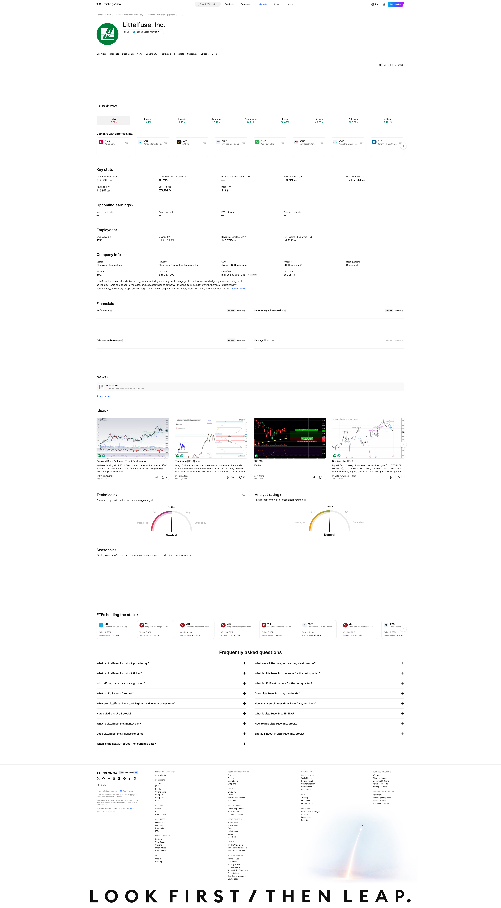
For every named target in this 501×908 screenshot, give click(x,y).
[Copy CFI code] (295, 275)
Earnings (159, 825)
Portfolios (159, 839)
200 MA (258, 461)
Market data (233, 781)
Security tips (233, 873)
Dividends (159, 828)
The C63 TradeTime (236, 850)
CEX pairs (159, 795)
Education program (381, 803)
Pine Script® (160, 850)
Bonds (158, 789)
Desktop (158, 861)
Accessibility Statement (238, 870)
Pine (157, 800)
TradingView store (235, 845)
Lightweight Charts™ (381, 781)
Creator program (308, 784)
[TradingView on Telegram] (124, 778)
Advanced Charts (380, 784)
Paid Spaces (306, 820)
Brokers (277, 4)
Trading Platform (380, 787)
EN (376, 4)
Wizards (304, 814)
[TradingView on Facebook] (103, 778)
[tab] (231, 310)
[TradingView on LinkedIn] (119, 778)
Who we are (233, 822)
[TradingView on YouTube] (109, 778)
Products (229, 4)
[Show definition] (119, 176)
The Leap (232, 800)
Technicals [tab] (165, 53)
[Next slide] (403, 444)
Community (247, 4)
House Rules (306, 787)
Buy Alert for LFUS (342, 461)
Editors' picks (307, 803)
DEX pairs (159, 797)
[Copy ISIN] (247, 275)
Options (158, 845)
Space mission (234, 825)
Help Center (233, 831)
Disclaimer (232, 861)
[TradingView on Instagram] (114, 778)
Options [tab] (205, 53)
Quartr (132, 808)
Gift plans (232, 784)
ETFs (157, 786)
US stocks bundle (235, 814)
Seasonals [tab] (192, 53)
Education (305, 800)
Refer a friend (307, 781)
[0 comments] (156, 477)
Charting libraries (380, 778)
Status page (233, 879)
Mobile (158, 859)
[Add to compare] (127, 142)
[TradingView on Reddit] (135, 778)
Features (231, 775)
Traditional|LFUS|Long (187, 461)
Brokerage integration (382, 797)
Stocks (158, 783)
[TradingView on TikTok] (130, 778)
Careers (231, 834)
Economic (159, 822)
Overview (232, 792)
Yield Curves (160, 842)
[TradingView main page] (109, 4)
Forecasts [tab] (179, 53)
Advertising (378, 795)
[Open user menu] (383, 4)
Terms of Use (233, 859)
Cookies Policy (234, 867)
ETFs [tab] (214, 53)
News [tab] (139, 53)
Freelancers (306, 817)
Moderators (306, 789)
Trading (304, 797)
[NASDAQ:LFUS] (99, 455)
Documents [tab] (128, 53)
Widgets (376, 775)
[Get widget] (385, 65)
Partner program (380, 800)
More (290, 4)
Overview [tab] (101, 53)
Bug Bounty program (237, 876)
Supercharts (160, 775)
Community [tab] (151, 53)
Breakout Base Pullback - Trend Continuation (122, 461)
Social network (307, 775)
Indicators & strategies (310, 811)
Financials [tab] (114, 53)
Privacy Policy (234, 864)
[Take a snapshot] (379, 65)
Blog (230, 828)
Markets (263, 4)
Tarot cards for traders (237, 848)
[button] (236, 4)
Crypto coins (160, 792)
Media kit (232, 837)
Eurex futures (233, 811)
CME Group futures (236, 808)
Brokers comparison (236, 797)
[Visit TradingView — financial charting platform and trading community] (107, 105)
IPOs (157, 831)
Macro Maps (160, 848)
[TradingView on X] (98, 778)
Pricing (231, 778)
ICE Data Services (126, 791)
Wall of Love (306, 778)
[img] (158, 32)
